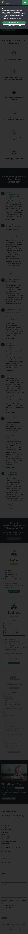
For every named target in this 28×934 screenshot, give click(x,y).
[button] (25, 2)
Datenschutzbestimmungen (8, 20)
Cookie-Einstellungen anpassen (14, 25)
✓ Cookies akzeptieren (14, 22)
